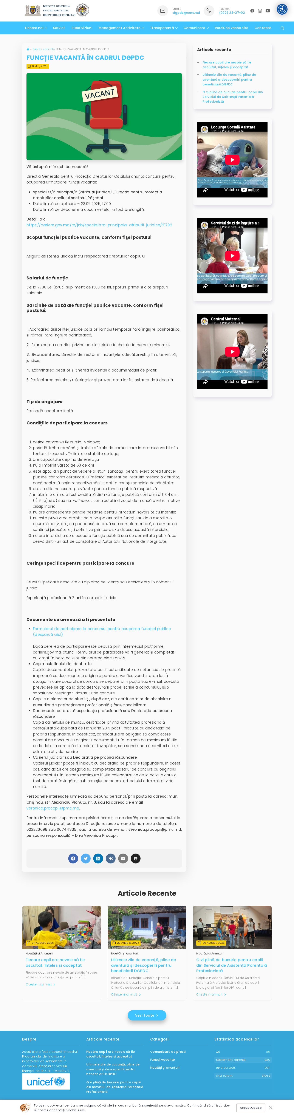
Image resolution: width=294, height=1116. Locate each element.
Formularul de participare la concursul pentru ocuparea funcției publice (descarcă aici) (102, 631)
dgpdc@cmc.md (186, 12)
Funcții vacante (44, 49)
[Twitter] (86, 858)
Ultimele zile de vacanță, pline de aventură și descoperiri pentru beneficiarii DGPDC (229, 79)
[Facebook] (73, 858)
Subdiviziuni (81, 28)
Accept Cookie (251, 1108)
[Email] (123, 858)
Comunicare (194, 28)
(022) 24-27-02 (232, 12)
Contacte (263, 28)
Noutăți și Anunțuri (39, 953)
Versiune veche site (231, 28)
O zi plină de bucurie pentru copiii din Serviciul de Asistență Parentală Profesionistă (233, 97)
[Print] (136, 858)
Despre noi (34, 28)
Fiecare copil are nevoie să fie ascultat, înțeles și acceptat (227, 64)
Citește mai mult (39, 984)
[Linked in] (98, 858)
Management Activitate (119, 28)
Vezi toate (145, 1015)
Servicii (59, 28)
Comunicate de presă (168, 1052)
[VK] (111, 858)
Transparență (162, 28)
